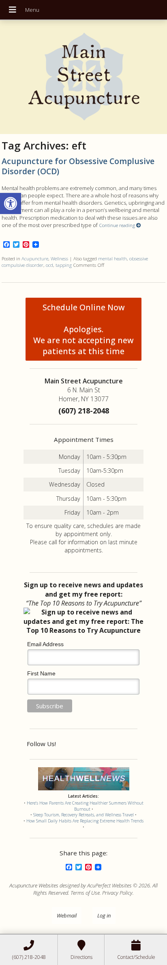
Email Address (45, 644)
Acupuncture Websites (33, 885)
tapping (64, 265)
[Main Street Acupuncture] (84, 77)
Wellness (59, 258)
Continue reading (117, 225)
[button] (10, 203)
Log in (104, 915)
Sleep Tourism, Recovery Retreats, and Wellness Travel (83, 815)
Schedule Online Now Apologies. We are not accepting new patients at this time (83, 329)
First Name (41, 673)
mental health (112, 258)
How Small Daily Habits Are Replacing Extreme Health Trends (84, 821)
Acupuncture (34, 258)
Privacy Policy (117, 892)
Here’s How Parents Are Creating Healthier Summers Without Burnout (85, 806)
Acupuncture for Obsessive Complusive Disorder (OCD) (78, 166)
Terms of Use (85, 892)
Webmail (67, 915)
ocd (49, 265)
